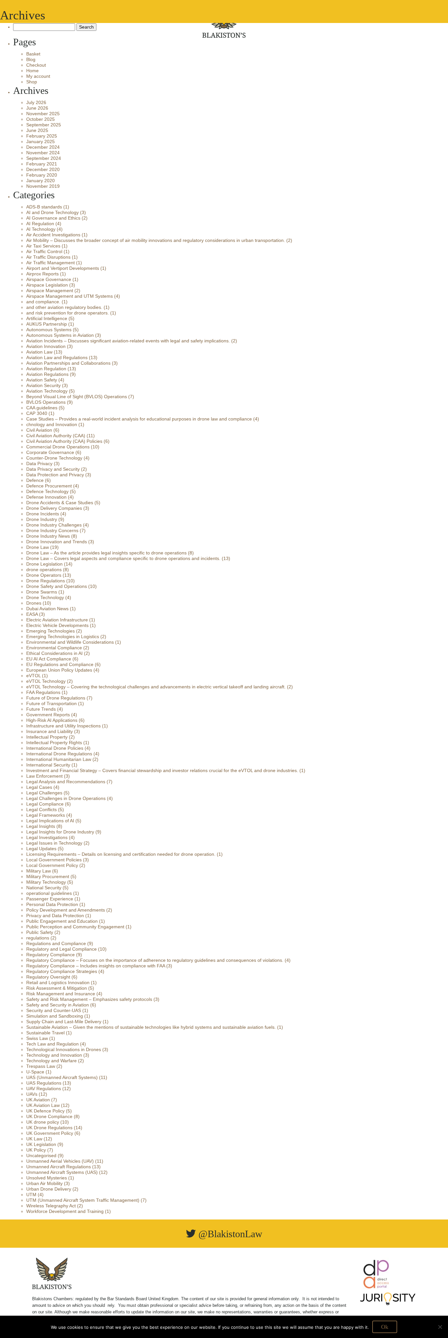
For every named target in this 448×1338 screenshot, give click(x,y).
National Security (43, 887)
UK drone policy (42, 1122)
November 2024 (43, 152)
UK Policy (36, 1150)
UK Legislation (41, 1144)
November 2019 (43, 186)
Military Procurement (47, 876)
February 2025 (41, 136)
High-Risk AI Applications (51, 720)
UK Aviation (38, 1099)
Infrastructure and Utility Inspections (63, 725)
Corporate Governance (50, 452)
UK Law (34, 1138)
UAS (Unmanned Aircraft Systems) (62, 1077)
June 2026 (37, 108)
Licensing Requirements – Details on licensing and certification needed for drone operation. (120, 854)
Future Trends (41, 709)
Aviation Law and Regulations (57, 357)
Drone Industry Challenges (54, 525)
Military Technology (46, 882)
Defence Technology (47, 491)
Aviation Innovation (46, 346)
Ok (384, 1327)
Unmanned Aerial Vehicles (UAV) (60, 1161)
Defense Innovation (46, 497)
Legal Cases (39, 787)
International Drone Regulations (59, 753)
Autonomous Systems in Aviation (60, 335)
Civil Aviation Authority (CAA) (55, 435)
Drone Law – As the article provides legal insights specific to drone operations (106, 552)
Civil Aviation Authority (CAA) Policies (64, 441)
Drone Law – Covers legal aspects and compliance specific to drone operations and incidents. (123, 558)
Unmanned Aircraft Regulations (58, 1166)
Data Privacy (39, 463)
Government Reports (48, 714)
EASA (32, 614)
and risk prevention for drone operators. (67, 312)
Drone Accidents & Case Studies (59, 502)
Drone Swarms (41, 591)
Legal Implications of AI (50, 820)
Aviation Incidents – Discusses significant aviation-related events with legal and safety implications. (128, 340)
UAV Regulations (43, 1088)
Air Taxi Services (43, 245)
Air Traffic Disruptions (48, 257)
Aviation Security (43, 385)
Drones (33, 603)
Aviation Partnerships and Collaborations (68, 363)
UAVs (31, 1094)
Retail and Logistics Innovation (58, 982)
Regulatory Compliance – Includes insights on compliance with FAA (95, 965)
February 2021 (41, 163)
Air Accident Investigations (53, 234)
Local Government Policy (52, 865)
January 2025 (40, 141)
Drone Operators (43, 575)
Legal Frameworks (45, 815)
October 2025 (40, 119)
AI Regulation (40, 223)
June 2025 (37, 130)
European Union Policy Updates (59, 670)
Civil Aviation (39, 430)
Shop (31, 81)
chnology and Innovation (51, 424)
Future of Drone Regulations (55, 698)
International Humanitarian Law (58, 759)
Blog (30, 59)
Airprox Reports (42, 273)
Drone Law (37, 547)
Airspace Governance (48, 279)
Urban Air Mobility (44, 1183)
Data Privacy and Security (53, 469)
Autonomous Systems (48, 329)
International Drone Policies (54, 748)
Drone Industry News (48, 536)
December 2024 (43, 147)
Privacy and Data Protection (55, 915)
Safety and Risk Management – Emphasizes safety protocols (89, 999)
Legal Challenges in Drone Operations (66, 798)
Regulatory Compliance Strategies (61, 971)
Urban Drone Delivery (48, 1189)
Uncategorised (41, 1155)
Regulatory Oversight (48, 977)
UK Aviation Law (43, 1105)
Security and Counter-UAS (53, 1010)
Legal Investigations (47, 837)
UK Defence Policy (45, 1110)
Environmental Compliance (54, 647)
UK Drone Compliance (49, 1116)
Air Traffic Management (50, 262)
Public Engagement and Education (62, 921)
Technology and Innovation (54, 1055)
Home (32, 70)
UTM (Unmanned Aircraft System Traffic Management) (82, 1200)
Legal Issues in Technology (54, 843)
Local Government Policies (54, 859)
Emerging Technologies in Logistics (62, 636)
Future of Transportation (51, 703)
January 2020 (40, 180)
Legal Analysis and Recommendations (65, 781)
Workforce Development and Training (65, 1211)
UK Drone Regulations (49, 1127)
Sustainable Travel (45, 1032)
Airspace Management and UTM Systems (69, 296)
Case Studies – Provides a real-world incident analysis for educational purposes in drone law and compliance (139, 418)
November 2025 (43, 113)
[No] (440, 1327)
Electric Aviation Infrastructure (57, 619)
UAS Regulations (43, 1083)
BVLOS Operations (46, 402)
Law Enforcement (44, 776)
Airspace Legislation (47, 285)
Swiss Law (37, 1038)
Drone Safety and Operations (56, 586)
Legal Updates (41, 848)
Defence (35, 480)
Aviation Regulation (46, 368)
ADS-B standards (44, 206)
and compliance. (43, 301)
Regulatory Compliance (50, 954)
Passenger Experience (49, 898)
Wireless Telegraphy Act (51, 1205)
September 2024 (43, 158)
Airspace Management (49, 290)
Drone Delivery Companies (54, 508)
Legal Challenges (44, 792)
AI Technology (40, 229)
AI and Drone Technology (52, 212)
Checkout (36, 65)
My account (38, 76)
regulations (37, 937)
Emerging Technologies (50, 631)
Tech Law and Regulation (52, 1044)
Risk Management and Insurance (60, 993)
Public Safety (39, 932)
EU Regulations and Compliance (59, 664)
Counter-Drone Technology (54, 458)
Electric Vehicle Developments (57, 625)
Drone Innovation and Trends (56, 541)
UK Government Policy (49, 1133)
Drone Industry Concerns (52, 530)
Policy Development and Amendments (65, 910)
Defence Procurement (49, 485)
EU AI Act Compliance (48, 658)
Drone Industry (41, 519)
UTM (31, 1194)
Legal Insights (40, 826)
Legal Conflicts (41, 809)
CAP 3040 (36, 413)
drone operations (44, 569)
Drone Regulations (45, 580)
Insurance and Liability (49, 731)
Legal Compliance (45, 804)
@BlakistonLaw (229, 1233)
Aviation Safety (41, 379)
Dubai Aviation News (47, 608)
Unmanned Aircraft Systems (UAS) (62, 1172)
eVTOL (33, 675)
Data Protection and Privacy (55, 474)
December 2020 (43, 169)
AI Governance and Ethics (53, 218)
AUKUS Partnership (46, 324)
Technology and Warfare (51, 1060)
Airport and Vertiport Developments (62, 268)
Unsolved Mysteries (46, 1177)
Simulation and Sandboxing (54, 1016)
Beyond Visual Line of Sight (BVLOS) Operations (76, 396)
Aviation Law (39, 352)
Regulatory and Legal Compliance (61, 949)
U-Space (35, 1071)
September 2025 (43, 124)
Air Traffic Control (44, 251)
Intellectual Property (47, 737)
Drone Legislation (44, 564)
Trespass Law (40, 1066)
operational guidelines (49, 893)
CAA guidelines (41, 407)
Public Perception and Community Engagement (75, 926)
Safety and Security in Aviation (57, 1004)
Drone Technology (45, 597)
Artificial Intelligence (46, 318)
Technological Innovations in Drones (63, 1049)
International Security (48, 764)
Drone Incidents (42, 513)
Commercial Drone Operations (58, 446)
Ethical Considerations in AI (54, 653)
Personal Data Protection (52, 904)
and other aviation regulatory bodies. (64, 307)
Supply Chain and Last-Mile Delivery (63, 1021)
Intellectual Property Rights (54, 742)
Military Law (38, 871)
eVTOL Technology (46, 681)
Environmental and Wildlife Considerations (70, 642)
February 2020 (41, 175)
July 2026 (36, 102)
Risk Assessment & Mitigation (56, 988)
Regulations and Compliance (56, 943)
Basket (33, 53)
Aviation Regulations (47, 374)
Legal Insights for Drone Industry (60, 831)
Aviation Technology (47, 391)
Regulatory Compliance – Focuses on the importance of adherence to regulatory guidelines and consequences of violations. (154, 960)
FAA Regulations (43, 692)
